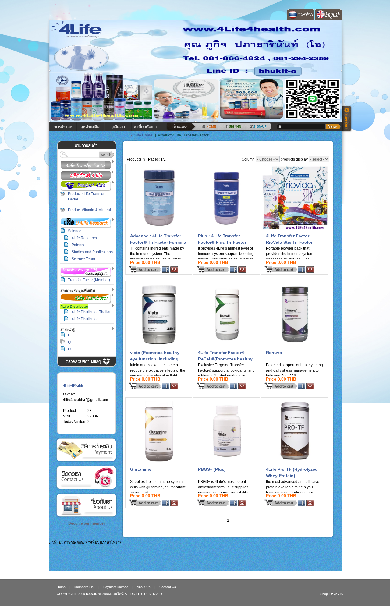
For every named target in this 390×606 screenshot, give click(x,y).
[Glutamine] (159, 463)
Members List (84, 587)
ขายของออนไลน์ (111, 594)
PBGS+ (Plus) (212, 469)
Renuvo (274, 352)
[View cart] (333, 126)
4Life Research (84, 238)
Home (61, 587)
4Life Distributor (85, 319)
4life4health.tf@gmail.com (85, 400)
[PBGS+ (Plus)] (227, 463)
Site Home (143, 135)
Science (74, 231)
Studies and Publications (92, 252)
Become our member (86, 523)
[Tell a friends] (174, 271)
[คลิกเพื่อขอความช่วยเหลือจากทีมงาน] (347, 119)
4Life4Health (73, 386)
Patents (78, 245)
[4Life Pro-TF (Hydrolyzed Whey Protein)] (294, 463)
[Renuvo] (294, 347)
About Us (86, 505)
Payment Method (86, 450)
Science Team (83, 259)
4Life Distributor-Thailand (93, 312)
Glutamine (140, 469)
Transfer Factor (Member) (89, 280)
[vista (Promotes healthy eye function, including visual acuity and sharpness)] (159, 347)
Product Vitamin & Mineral (89, 210)
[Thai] (300, 18)
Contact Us (86, 477)
